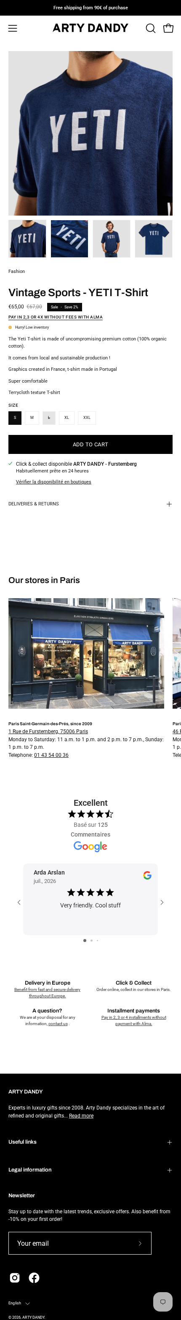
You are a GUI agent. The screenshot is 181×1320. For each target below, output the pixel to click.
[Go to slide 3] (97, 940)
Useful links (22, 1142)
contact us (58, 1023)
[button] (150, 28)
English (14, 1303)
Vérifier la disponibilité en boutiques (53, 482)
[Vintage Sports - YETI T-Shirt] (27, 239)
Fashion (16, 271)
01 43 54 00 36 (51, 755)
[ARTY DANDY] (90, 28)
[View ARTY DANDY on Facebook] (34, 1277)
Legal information (29, 1170)
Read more (81, 1116)
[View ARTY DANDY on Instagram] (14, 1277)
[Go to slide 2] (91, 940)
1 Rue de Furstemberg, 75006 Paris (48, 731)
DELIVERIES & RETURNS (33, 504)
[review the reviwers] (147, 878)
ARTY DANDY (33, 1317)
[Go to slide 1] (84, 940)
